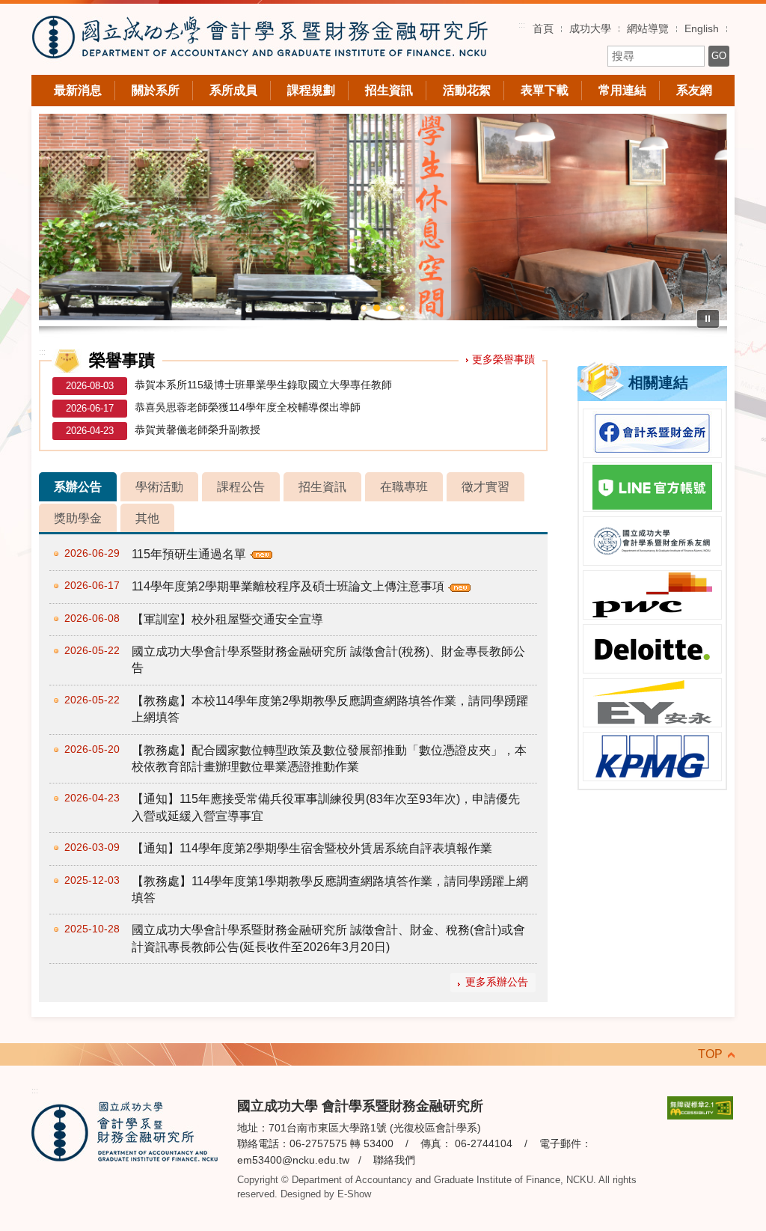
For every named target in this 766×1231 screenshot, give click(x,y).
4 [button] (402, 308)
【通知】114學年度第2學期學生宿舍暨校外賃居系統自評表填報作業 (312, 848)
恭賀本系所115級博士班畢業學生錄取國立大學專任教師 (263, 385)
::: (521, 24)
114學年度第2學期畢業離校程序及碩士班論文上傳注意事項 (288, 586)
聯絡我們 (394, 1160)
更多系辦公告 (496, 982)
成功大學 (590, 28)
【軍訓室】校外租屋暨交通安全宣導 (227, 619)
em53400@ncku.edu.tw (293, 1160)
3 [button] (389, 308)
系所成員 (233, 90)
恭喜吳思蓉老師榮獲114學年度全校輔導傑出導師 (248, 407)
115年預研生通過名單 (189, 554)
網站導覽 (648, 28)
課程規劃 (311, 90)
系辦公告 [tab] (78, 486)
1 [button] (364, 308)
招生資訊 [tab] (322, 486)
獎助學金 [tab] (78, 518)
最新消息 (78, 90)
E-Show (354, 1194)
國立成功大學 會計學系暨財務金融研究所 (259, 39)
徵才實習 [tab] (485, 486)
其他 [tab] (147, 518)
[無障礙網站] (700, 1107)
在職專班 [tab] (404, 486)
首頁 (543, 28)
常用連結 (622, 90)
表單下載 (545, 90)
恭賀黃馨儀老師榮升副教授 (197, 430)
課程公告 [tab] (241, 486)
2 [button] (376, 308)
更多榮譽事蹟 (503, 359)
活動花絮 (467, 90)
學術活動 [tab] (159, 486)
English (701, 28)
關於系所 (156, 90)
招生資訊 (389, 90)
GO (718, 55)
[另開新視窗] (652, 433)
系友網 (694, 90)
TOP (710, 1054)
